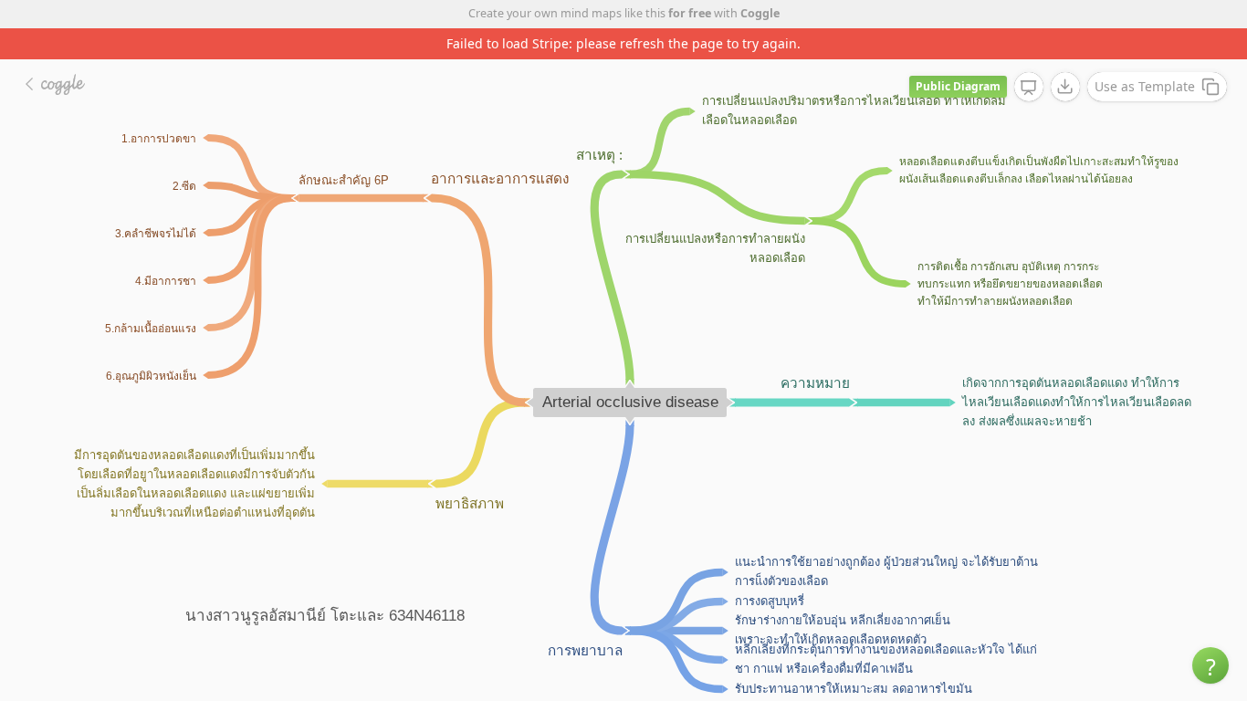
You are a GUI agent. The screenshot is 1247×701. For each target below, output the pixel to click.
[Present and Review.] (1028, 87)
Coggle (760, 13)
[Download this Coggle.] (1065, 86)
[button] (1210, 665)
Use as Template (1145, 86)
